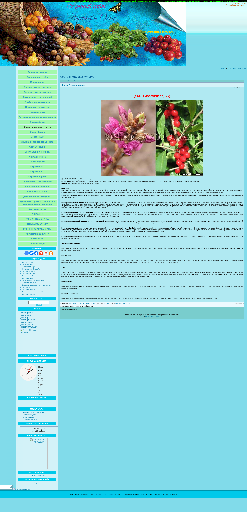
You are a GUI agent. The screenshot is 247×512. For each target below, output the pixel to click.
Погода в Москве (26, 315)
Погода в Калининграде (28, 328)
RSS (244, 68)
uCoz (112, 494)
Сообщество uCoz (28, 416)
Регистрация (231, 68)
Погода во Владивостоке (29, 326)
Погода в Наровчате (27, 312)
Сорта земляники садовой (31, 292)
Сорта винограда (28, 294)
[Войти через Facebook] (36, 253)
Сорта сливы (26, 278)
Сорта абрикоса (27, 271)
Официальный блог (29, 414)
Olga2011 (107, 303)
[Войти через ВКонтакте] (31, 253)
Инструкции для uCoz (30, 419)
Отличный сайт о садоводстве (33, 412)
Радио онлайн (39, 483)
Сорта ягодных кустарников (32, 280)
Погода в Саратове (27, 324)
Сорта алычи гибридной (30, 269)
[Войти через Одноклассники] (51, 253)
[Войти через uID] (26, 253)
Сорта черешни (27, 267)
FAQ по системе (28, 417)
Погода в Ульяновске (27, 319)
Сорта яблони (27, 264)
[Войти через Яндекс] (41, 253)
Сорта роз (25, 287)
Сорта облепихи (27, 289)
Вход (239, 68)
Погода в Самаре (26, 322)
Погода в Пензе (25, 317)
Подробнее (24, 332)
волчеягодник (120, 303)
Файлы (70, 81)
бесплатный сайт (102, 494)
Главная (223, 68)
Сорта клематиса (28, 283)
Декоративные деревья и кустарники (35, 285)
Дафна (128, 303)
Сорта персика (27, 273)
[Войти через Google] (46, 253)
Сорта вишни (26, 276)
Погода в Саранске (27, 314)
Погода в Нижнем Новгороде (30, 321)
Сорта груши (26, 262)
